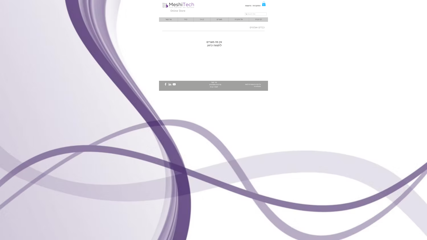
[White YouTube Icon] (174, 84)
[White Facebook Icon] (165, 84)
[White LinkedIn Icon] (170, 84)
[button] (264, 3)
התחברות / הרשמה (253, 6)
